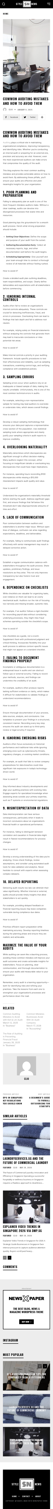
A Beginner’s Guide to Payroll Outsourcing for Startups (39, 1102)
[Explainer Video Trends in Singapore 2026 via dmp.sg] (26, 1207)
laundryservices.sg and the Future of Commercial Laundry (25, 1160)
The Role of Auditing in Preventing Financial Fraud (12, 1036)
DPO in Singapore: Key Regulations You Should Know (13, 1100)
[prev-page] (5, 1258)
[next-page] (9, 1258)
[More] (42, 117)
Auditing (7, 142)
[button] (3, 4)
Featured (7, 1167)
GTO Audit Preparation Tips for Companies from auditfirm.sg (26, 1375)
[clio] (5, 109)
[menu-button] (49, 4)
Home (6, 13)
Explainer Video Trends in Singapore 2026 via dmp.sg (22, 1228)
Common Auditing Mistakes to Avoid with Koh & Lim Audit (13, 1017)
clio (11, 109)
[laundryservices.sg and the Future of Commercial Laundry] (26, 1138)
